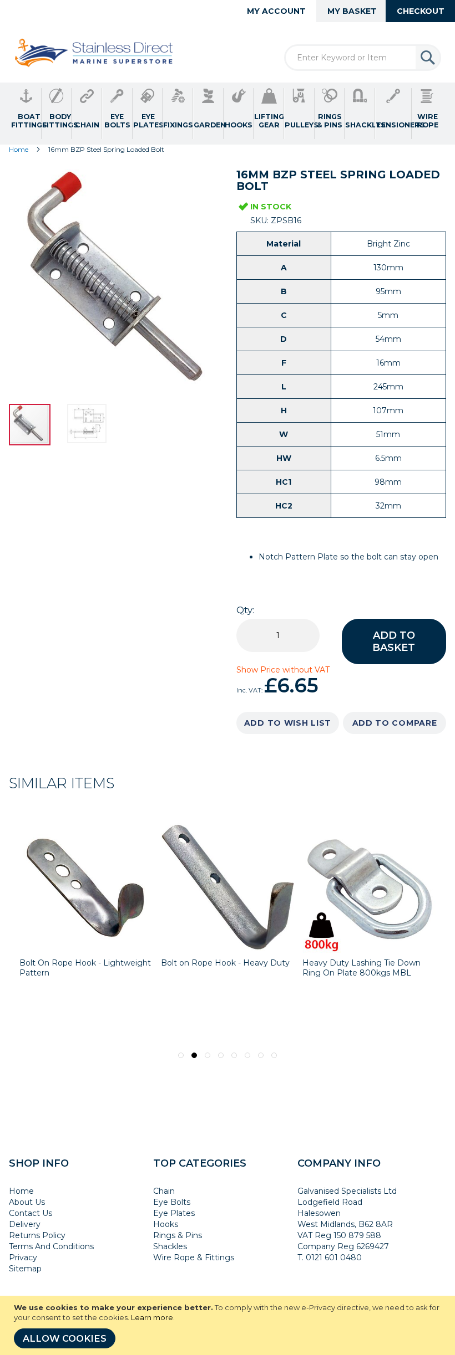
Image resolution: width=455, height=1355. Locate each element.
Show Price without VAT (283, 670)
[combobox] (362, 57)
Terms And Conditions (51, 1246)
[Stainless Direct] (95, 53)
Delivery (25, 1224)
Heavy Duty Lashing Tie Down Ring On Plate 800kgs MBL (361, 968)
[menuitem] (26, 113)
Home (18, 149)
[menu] (227, 114)
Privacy (23, 1257)
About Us (27, 1202)
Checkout (420, 11)
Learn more (152, 1317)
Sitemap (25, 1269)
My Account (276, 11)
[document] (229, 1325)
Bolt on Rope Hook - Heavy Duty (225, 963)
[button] (88, 424)
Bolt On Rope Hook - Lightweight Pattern (85, 968)
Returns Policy (37, 1235)
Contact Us (30, 1213)
